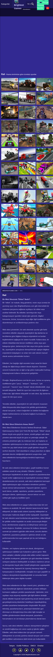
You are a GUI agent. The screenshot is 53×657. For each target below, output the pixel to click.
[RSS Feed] (39, 650)
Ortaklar (40, 646)
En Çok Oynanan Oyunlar (43, 5)
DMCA (33, 646)
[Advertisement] (27, 13)
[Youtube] (20, 650)
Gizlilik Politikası (23, 646)
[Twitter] (26, 650)
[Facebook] (32, 650)
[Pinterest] (14, 650)
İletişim (12, 646)
